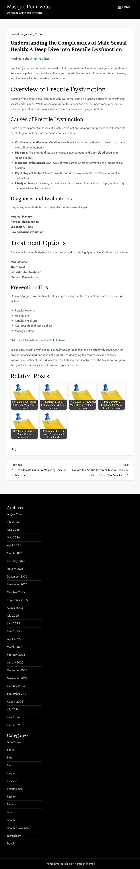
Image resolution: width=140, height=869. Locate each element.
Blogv (10, 773)
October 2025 (16, 592)
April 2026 (14, 545)
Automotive (14, 742)
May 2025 (13, 631)
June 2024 (13, 717)
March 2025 (14, 647)
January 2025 (15, 662)
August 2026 (15, 514)
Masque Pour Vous (29, 6)
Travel (10, 843)
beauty (11, 750)
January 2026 (15, 569)
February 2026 (16, 561)
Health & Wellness (18, 828)
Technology (14, 836)
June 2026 (13, 530)
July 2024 (13, 709)
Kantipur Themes (85, 864)
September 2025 (17, 600)
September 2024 (17, 694)
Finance (11, 804)
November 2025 (17, 584)
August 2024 (15, 701)
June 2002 (13, 725)
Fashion (11, 796)
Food (10, 812)
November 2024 (17, 678)
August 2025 (15, 608)
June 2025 (13, 623)
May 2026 (13, 537)
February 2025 (16, 655)
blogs (10, 765)
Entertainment (15, 789)
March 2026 (14, 553)
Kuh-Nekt (38, 59)
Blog (13, 449)
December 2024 (17, 670)
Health (11, 820)
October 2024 (16, 686)
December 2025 (17, 576)
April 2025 (14, 639)
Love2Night (51, 340)
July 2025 (13, 615)
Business (12, 781)
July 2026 (13, 522)
